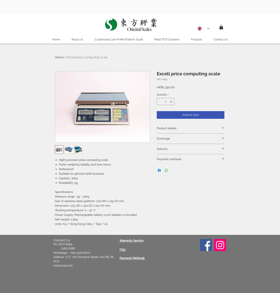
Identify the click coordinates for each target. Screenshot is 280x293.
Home (59, 57)
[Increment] (171, 101)
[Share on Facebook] (159, 170)
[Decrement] (159, 101)
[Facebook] (206, 245)
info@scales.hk (63, 265)
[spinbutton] (165, 101)
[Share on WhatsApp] (166, 170)
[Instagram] (220, 245)
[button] (221, 27)
